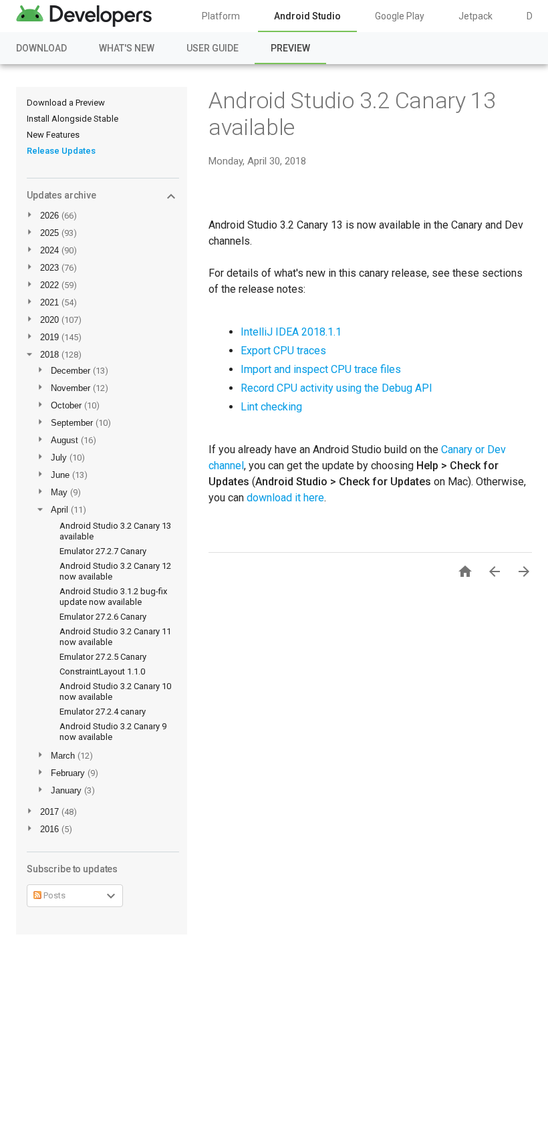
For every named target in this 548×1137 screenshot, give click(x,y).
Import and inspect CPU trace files (321, 369)
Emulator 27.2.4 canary (102, 712)
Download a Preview (66, 103)
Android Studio (307, 16)
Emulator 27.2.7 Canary (102, 551)
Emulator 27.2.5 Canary (102, 657)
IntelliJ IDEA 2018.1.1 (291, 332)
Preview (290, 48)
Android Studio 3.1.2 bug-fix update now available (113, 596)
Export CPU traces (283, 350)
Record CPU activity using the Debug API (336, 388)
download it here (285, 497)
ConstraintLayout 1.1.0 (102, 671)
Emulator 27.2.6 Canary (102, 617)
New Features (53, 135)
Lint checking (271, 406)
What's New (126, 48)
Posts (53, 895)
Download (41, 48)
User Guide (212, 48)
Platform (221, 16)
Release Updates (61, 151)
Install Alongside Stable (72, 119)
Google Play (399, 16)
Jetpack (475, 16)
